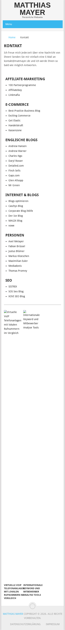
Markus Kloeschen (18, 256)
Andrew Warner (17, 151)
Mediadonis (15, 265)
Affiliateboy (15, 90)
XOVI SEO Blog (16, 296)
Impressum (53, 624)
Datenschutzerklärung (25, 624)
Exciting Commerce (19, 115)
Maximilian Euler (18, 260)
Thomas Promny (17, 270)
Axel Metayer (16, 241)
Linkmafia (14, 94)
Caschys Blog (15, 205)
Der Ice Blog (15, 215)
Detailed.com (16, 165)
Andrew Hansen (17, 146)
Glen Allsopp (15, 180)
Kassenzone (15, 130)
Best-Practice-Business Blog (24, 110)
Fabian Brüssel (16, 246)
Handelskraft (15, 125)
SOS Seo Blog (15, 291)
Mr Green (14, 185)
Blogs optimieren (18, 201)
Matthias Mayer (32, 8)
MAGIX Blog (15, 220)
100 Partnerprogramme (22, 85)
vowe (11, 225)
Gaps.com (14, 175)
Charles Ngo (15, 155)
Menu (8, 24)
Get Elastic (14, 120)
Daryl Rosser (15, 160)
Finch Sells (14, 170)
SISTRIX (12, 286)
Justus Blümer (16, 251)
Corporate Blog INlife (20, 210)
